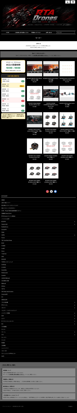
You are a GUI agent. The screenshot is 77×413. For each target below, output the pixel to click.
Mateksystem (5, 272)
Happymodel (4, 224)
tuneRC (3, 248)
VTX (3, 334)
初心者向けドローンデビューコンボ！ (10, 205)
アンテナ (3, 340)
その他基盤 (4, 326)
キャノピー (4, 337)
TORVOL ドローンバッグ (7, 261)
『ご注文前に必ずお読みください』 (40, 55)
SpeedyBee (4, 270)
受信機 (3, 342)
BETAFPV (4, 221)
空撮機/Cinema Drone (6, 213)
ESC (2, 323)
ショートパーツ (5, 348)
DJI (2, 297)
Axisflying (4, 264)
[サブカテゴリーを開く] (75, 221)
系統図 (3, 200)
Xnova (3, 251)
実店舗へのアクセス (36, 32)
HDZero (3, 286)
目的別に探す (5, 299)
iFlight (3, 232)
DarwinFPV (4, 229)
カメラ (3, 318)
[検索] (73, 32)
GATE (3, 356)
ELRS (3, 315)
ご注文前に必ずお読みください (22, 32)
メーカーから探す (5, 218)
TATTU (3, 288)
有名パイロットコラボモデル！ (8, 208)
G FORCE (4, 267)
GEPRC (3, 235)
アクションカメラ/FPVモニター (9, 353)
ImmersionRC (5, 294)
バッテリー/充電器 (6, 313)
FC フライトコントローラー (8, 321)
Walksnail (4, 283)
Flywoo (3, 237)
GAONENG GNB (5, 280)
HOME (7, 32)
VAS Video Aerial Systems (7, 291)
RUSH (3, 243)
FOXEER (3, 245)
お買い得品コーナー (6, 202)
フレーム (3, 332)
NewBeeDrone (5, 226)
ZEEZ (3, 256)
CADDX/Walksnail (6, 278)
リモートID (4, 350)
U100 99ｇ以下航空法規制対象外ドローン (11, 210)
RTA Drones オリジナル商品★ (8, 216)
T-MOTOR (4, 253)
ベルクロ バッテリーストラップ (9, 310)
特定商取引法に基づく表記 (18, 406)
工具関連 (3, 345)
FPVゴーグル (4, 305)
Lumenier (4, 275)
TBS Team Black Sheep (7, 240)
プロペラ (3, 307)
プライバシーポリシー (6, 406)
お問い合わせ (49, 32)
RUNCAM (4, 259)
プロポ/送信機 (5, 302)
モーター (3, 329)
